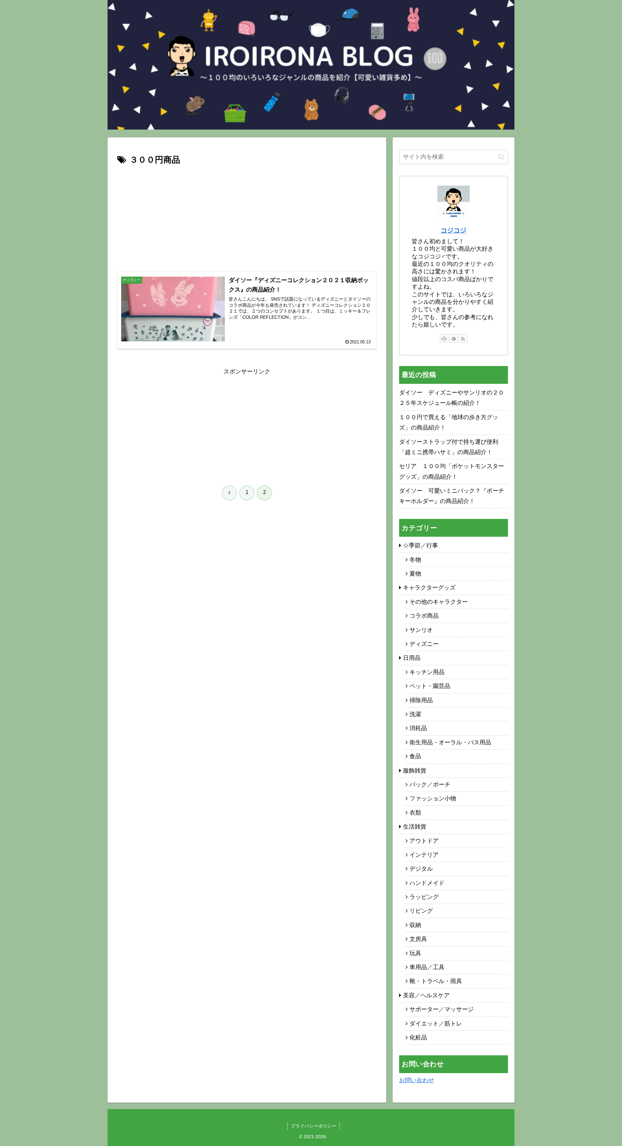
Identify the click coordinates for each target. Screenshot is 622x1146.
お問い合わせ (416, 1080)
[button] (501, 157)
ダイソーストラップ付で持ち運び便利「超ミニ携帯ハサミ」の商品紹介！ (448, 447)
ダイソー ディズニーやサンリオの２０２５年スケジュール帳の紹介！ (451, 397)
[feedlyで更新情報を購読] (453, 338)
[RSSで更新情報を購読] (463, 338)
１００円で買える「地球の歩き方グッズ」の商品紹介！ (448, 422)
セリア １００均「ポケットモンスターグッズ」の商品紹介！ (451, 471)
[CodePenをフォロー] (444, 338)
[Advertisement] (246, 216)
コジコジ (453, 230)
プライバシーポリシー (313, 1126)
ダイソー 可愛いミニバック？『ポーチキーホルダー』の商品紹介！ (451, 495)
